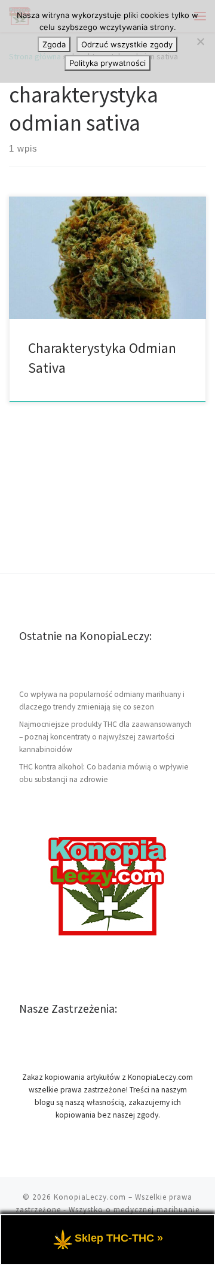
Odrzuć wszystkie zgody (127, 44)
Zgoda (54, 44)
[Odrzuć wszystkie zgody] (200, 41)
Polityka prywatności (107, 63)
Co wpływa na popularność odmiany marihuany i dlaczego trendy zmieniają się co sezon (102, 700)
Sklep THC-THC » (119, 1238)
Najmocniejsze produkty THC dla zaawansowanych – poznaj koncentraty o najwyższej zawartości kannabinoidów (105, 736)
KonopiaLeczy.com (90, 1197)
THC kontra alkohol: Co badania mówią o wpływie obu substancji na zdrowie (104, 773)
